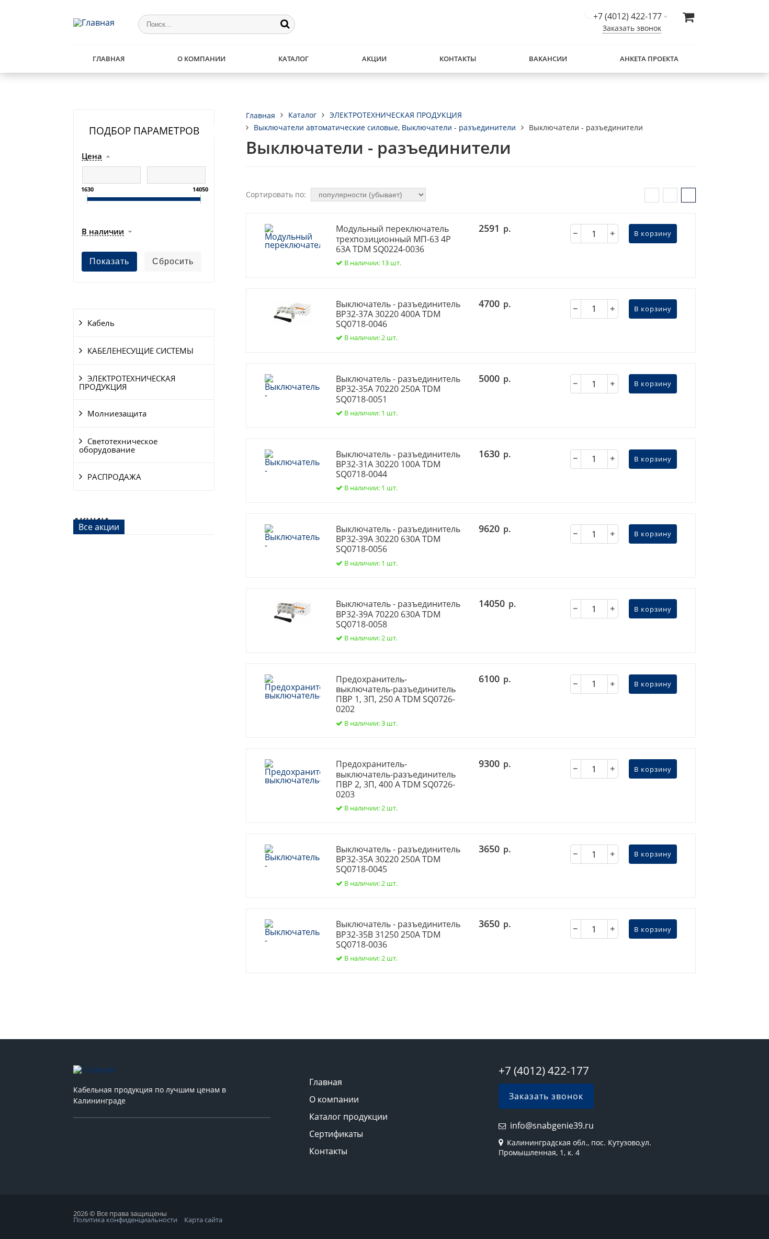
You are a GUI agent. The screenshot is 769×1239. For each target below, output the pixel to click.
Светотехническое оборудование (118, 445)
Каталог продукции (348, 1116)
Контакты (457, 58)
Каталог (293, 58)
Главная (109, 58)
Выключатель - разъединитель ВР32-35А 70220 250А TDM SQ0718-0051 (398, 388)
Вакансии (548, 58)
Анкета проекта (649, 58)
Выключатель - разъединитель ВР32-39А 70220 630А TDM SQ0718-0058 (398, 613)
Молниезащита (116, 413)
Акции (374, 58)
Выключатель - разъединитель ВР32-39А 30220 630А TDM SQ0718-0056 (398, 539)
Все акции (98, 527)
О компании (201, 58)
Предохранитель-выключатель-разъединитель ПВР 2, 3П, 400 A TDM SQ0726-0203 (396, 779)
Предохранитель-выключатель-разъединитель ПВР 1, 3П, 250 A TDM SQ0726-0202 (396, 694)
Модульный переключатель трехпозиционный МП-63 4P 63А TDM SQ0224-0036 (393, 238)
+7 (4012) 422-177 (627, 16)
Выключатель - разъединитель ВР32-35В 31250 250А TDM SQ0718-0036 (398, 934)
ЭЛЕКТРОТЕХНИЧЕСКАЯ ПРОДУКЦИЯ (127, 382)
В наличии (103, 232)
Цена (92, 156)
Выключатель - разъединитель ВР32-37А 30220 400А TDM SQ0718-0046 (398, 314)
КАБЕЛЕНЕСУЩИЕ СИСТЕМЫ (140, 350)
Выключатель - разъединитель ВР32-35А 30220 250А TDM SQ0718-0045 (398, 859)
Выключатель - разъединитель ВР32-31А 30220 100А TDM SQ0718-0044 (398, 464)
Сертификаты (336, 1134)
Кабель (101, 323)
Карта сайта (203, 1219)
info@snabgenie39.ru (552, 1125)
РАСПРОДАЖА (114, 476)
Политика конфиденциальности (125, 1219)
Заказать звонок (632, 28)
